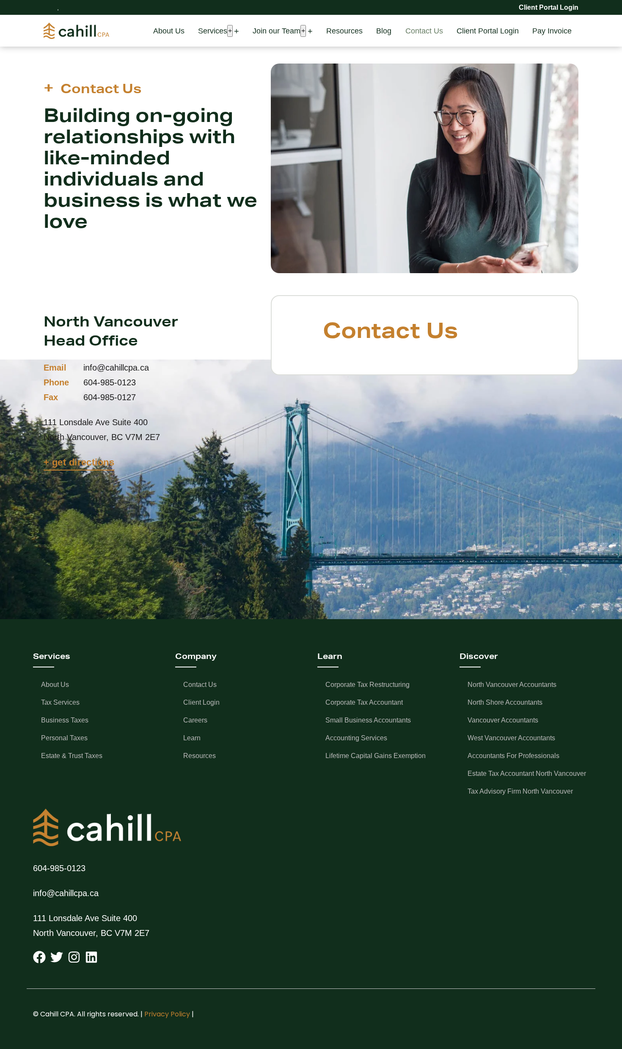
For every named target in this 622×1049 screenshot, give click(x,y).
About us (55, 684)
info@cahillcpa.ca (116, 367)
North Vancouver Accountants (512, 684)
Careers (195, 720)
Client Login (201, 702)
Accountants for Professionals (513, 755)
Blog (383, 31)
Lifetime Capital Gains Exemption (375, 755)
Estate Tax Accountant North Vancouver (527, 773)
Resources (344, 31)
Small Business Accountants (368, 720)
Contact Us (424, 31)
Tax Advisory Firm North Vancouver (520, 791)
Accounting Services (356, 738)
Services (212, 31)
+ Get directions (79, 462)
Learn (192, 738)
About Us (168, 31)
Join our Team (276, 31)
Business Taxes (64, 720)
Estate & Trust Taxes (71, 755)
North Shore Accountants (505, 702)
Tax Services (60, 702)
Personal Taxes (64, 738)
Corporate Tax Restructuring (367, 684)
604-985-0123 (109, 382)
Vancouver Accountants (503, 720)
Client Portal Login (488, 31)
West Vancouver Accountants (511, 738)
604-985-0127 (109, 397)
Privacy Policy (167, 1014)
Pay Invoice (552, 31)
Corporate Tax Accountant (364, 702)
